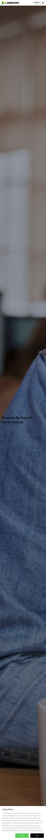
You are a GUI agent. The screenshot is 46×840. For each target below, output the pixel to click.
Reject (37, 835)
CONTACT (37, 3)
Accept (22, 835)
